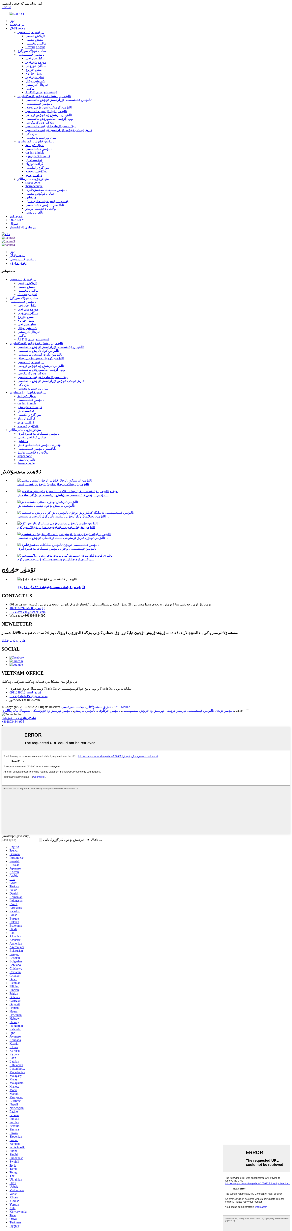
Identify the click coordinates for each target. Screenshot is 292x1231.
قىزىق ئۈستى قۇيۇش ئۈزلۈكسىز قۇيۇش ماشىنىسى (58, 130)
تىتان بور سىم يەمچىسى (40, 137)
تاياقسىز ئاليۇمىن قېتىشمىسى (44, 205)
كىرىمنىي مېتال (35, 81)
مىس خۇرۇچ (33, 69)
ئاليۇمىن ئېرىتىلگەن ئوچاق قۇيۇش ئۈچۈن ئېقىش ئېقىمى (53, 484)
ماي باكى (31, 133)
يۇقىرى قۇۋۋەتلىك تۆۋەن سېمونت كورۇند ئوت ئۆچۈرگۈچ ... (55, 559)
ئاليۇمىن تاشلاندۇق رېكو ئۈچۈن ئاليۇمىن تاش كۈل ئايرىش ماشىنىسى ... (63, 516)
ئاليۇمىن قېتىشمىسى (30, 32)
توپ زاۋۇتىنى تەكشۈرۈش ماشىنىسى (49, 118)
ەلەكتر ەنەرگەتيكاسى (39, 122)
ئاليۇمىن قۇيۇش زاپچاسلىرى (35, 141)
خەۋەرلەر (16, 216)
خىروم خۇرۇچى (35, 62)
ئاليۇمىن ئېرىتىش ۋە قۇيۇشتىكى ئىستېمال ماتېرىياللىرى (37, 710)
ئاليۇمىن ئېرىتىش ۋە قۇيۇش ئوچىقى (48, 115)
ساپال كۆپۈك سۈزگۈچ (31, 50)
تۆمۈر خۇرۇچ (33, 73)
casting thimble (34, 152)
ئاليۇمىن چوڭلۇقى (108, 710)
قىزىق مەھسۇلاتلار (99, 707)
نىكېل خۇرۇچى (34, 58)
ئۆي (12, 20)
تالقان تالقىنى (34, 212)
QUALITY (17, 219)
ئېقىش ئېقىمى (34, 39)
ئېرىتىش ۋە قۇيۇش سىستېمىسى (143, 710)
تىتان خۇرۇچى (34, 77)
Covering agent (35, 47)
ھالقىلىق (30, 197)
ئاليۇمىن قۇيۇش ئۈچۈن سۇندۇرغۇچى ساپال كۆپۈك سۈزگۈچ (56, 527)
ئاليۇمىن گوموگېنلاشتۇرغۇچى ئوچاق (48, 107)
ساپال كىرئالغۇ (34, 145)
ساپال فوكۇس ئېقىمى (39, 193)
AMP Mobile (121, 707)
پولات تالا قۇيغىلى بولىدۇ (40, 208)
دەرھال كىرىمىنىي (36, 84)
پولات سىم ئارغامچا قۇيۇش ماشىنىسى (50, 126)
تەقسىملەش (33, 160)
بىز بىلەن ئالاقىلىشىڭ (23, 227)
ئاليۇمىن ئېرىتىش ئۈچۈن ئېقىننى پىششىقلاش (46, 505)
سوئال (14, 223)
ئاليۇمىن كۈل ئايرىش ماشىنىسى (46, 111)
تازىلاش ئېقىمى (35, 36)
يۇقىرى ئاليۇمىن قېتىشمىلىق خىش (47, 201)
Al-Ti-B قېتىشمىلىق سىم (41, 92)
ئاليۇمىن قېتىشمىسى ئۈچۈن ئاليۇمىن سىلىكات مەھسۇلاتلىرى (56, 548)
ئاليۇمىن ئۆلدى (224, 710)
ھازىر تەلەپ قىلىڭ (13, 640)
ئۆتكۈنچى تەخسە (36, 171)
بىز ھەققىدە (17, 24)
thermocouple (34, 186)
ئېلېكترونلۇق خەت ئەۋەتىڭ (19, 718)
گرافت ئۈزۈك (34, 163)
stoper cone (32, 182)
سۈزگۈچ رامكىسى (37, 167)
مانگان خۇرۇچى (35, 66)
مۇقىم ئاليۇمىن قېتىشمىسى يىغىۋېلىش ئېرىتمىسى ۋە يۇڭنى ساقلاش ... (62, 495)
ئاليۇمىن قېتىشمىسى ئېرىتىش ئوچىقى (189, 710)
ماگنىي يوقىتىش (35, 43)
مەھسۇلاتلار (17, 28)
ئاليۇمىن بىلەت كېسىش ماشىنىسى (39, 354)
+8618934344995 (13, 721)
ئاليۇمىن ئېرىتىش (85, 710)
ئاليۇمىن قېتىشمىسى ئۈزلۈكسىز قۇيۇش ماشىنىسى (58, 100)
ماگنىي (29, 88)
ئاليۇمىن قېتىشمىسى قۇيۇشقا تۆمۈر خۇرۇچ (51, 587)
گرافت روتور (33, 175)
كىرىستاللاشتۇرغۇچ (37, 156)
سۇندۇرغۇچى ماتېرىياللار (33, 179)
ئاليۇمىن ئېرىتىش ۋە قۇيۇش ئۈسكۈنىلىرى (44, 96)
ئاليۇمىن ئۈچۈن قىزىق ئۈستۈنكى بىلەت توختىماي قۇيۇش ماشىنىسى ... (62, 538)
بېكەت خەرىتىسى (72, 707)
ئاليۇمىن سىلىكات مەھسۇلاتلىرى (46, 189)
